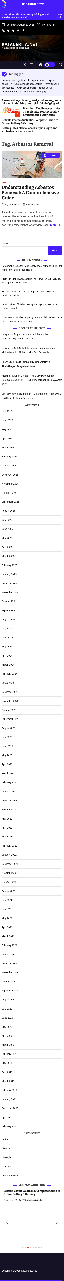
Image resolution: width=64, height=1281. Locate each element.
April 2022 (7, 827)
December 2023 (10, 692)
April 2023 (7, 764)
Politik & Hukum (10, 1175)
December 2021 (10, 864)
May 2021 (7, 918)
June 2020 (7, 1017)
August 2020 (8, 999)
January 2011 (9, 1099)
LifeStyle (6, 182)
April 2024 (7, 655)
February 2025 (9, 565)
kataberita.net (20, 44)
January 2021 (9, 954)
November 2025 (10, 483)
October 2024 (9, 601)
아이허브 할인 (9, 393)
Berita (5, 1139)
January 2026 (9, 465)
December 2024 (10, 583)
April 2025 (7, 547)
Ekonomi (6, 1148)
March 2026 (8, 447)
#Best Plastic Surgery (35, 91)
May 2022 (7, 818)
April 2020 (7, 1035)
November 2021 (10, 873)
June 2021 (7, 909)
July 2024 (7, 628)
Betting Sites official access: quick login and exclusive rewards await (30, 129)
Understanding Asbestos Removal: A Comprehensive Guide (30, 193)
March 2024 (8, 664)
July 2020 (7, 1008)
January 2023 (9, 791)
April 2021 (7, 927)
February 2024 (9, 673)
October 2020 (9, 981)
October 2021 (9, 882)
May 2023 (7, 755)
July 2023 (7, 737)
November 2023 (10, 701)
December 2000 (10, 1108)
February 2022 (9, 845)
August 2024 (8, 619)
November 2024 (10, 592)
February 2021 (9, 945)
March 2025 (8, 556)
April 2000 (7, 1117)
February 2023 (9, 782)
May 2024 (7, 646)
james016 (14, 204)
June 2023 (7, 746)
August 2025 (8, 510)
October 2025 (9, 492)
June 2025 (7, 529)
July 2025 (7, 520)
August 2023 (8, 728)
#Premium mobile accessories (26, 84)
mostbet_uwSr (9, 375)
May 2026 (7, 429)
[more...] (54, 225)
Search (6, 243)
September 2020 (10, 990)
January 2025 (9, 574)
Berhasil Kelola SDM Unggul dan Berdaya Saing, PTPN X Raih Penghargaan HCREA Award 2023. (32, 380)
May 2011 (7, 1063)
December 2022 (10, 800)
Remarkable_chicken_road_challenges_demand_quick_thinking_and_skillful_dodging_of (31, 102)
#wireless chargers (26, 87)
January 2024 (9, 683)
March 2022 (8, 836)
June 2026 (7, 420)
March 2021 (8, 936)
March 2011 (8, 1081)
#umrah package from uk (16, 80)
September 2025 (10, 501)
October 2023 (9, 710)
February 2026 (9, 456)
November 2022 (10, 809)
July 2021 (7, 900)
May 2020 (7, 1027)
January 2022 (9, 854)
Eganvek (6, 362)
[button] (7, 1222)
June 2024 (7, 637)
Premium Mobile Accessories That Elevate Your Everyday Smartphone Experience (42, 111)
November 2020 (10, 972)
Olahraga (7, 1166)
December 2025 (10, 474)
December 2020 (10, 963)
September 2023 (10, 719)
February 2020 (9, 1054)
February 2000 (9, 1126)
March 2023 (8, 773)
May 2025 (7, 538)
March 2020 (8, 1044)
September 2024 (10, 610)
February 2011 (9, 1090)
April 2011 (7, 1072)
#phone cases (39, 80)
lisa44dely (35, 1200)
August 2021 (8, 891)
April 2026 (7, 438)
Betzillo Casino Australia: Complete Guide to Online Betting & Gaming (30, 121)
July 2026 (7, 411)
